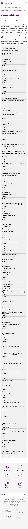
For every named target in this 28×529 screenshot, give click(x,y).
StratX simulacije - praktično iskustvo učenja (13, 144)
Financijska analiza (6, 61)
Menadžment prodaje (7, 183)
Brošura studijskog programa (9, 440)
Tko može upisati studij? (8, 456)
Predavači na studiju (7, 449)
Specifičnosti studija (7, 380)
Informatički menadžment (8, 87)
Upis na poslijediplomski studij (9, 98)
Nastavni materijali (6, 344)
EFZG (2, 7)
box (3, 171)
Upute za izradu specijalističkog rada (11, 402)
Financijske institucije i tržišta (9, 70)
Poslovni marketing (6, 250)
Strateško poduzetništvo (8, 333)
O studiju (4, 334)
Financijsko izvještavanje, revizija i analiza (12, 79)
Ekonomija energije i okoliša (9, 423)
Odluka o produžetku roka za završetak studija (13, 151)
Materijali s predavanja (7, 284)
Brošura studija (5, 229)
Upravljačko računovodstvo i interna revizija (12, 363)
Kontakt (4, 57)
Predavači (4, 63)
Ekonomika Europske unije (8, 53)
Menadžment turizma (7, 194)
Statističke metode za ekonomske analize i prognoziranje (12, 10)
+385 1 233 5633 (15, 504)
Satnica (4, 341)
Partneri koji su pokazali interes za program (12, 451)
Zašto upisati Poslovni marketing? (10, 254)
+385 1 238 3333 (15, 502)
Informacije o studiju (7, 137)
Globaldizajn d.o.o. (14, 526)
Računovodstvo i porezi (7, 301)
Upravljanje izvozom (7, 385)
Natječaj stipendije (6, 286)
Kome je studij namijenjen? (8, 453)
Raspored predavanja (7, 224)
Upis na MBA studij (6, 274)
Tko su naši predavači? (7, 259)
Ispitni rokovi (5, 148)
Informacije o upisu (6, 264)
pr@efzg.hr (15, 505)
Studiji (5, 7)
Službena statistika (8, 12)
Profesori (4, 176)
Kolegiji (2, 12)
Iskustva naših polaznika (8, 146)
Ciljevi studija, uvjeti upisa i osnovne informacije (13, 292)
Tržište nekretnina (6, 442)
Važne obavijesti (6, 59)
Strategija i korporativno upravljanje (10, 324)
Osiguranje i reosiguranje (8, 231)
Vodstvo (4, 414)
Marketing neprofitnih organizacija (10, 123)
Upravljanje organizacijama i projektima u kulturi (13, 432)
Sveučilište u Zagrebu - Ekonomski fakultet (7, 3)
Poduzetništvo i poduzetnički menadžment (12, 242)
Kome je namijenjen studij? (8, 257)
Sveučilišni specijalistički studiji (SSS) (15, 7)
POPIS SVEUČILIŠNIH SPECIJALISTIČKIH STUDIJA (11, 9)
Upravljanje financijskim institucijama (11, 372)
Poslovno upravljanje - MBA (8, 268)
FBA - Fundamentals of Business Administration (13, 346)
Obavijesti (4, 296)
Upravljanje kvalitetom (7, 393)
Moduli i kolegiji (6, 427)
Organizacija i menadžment (8, 215)
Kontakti (4, 76)
